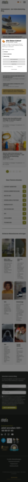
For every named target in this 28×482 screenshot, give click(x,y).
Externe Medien (8, 54)
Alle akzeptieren (14, 59)
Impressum (20, 66)
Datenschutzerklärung (8, 66)
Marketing (6, 56)
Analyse (6, 51)
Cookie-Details (14, 69)
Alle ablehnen (14, 61)
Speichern (14, 64)
